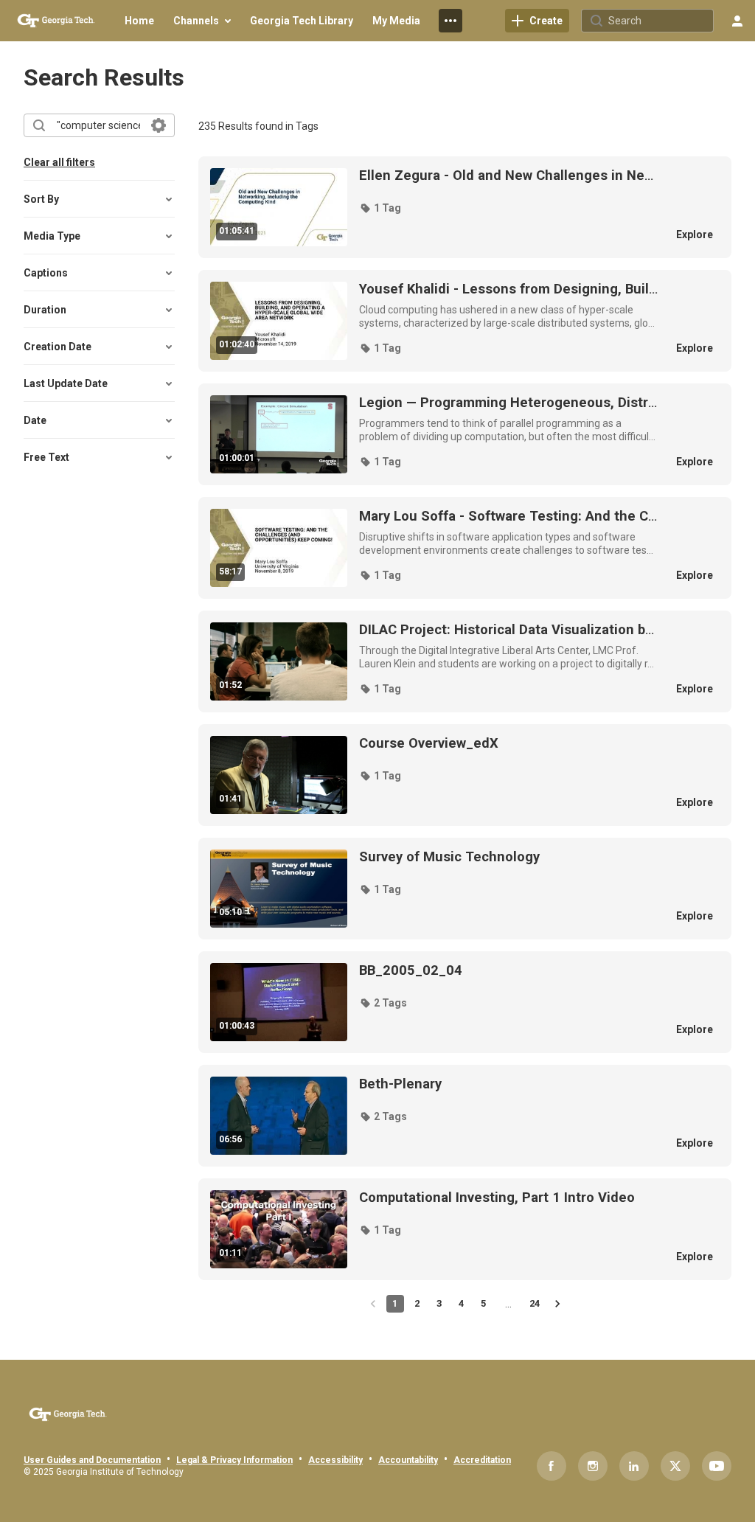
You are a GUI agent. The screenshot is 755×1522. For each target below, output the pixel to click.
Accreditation (482, 1460)
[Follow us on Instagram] (593, 1466)
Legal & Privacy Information (234, 1460)
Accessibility (335, 1460)
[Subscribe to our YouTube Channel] (716, 1466)
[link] (537, 20)
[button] (380, 208)
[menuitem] (139, 20)
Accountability (408, 1460)
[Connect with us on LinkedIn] (634, 1466)
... (506, 175)
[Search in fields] (158, 125)
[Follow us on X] (675, 1466)
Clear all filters (59, 162)
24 (534, 1303)
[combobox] (98, 125)
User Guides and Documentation (92, 1460)
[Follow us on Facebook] (551, 1466)
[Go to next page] (557, 1304)
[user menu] (737, 20)
